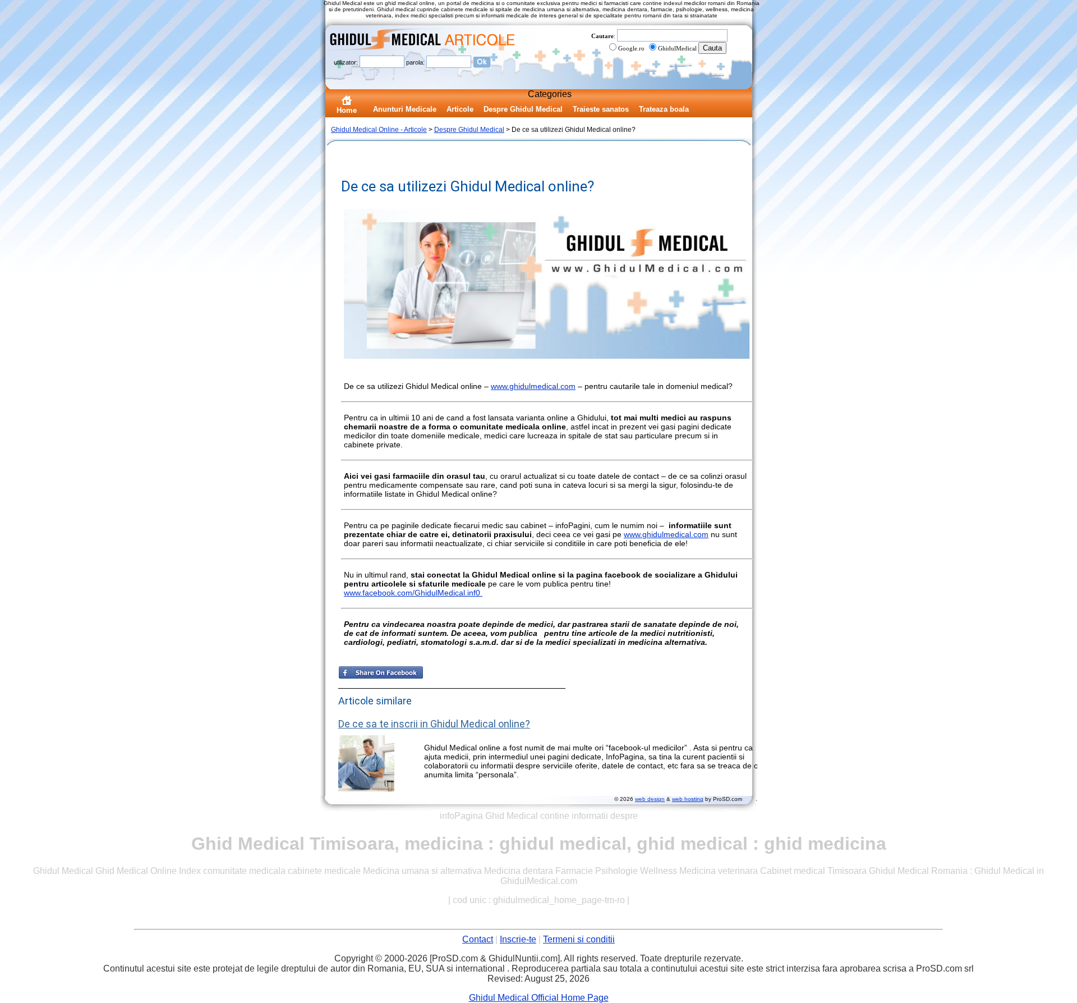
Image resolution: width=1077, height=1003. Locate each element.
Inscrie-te (518, 939)
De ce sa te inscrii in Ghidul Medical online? (434, 724)
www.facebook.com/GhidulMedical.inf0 (413, 592)
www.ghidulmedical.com (533, 386)
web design (650, 799)
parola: (416, 61)
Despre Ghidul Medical (523, 109)
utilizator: (347, 61)
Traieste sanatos (601, 109)
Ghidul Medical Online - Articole (379, 130)
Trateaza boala (664, 109)
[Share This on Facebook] (381, 676)
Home (347, 110)
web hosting (687, 799)
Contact (477, 939)
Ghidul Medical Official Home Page (539, 997)
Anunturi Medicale (404, 109)
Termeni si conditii (579, 939)
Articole (460, 109)
